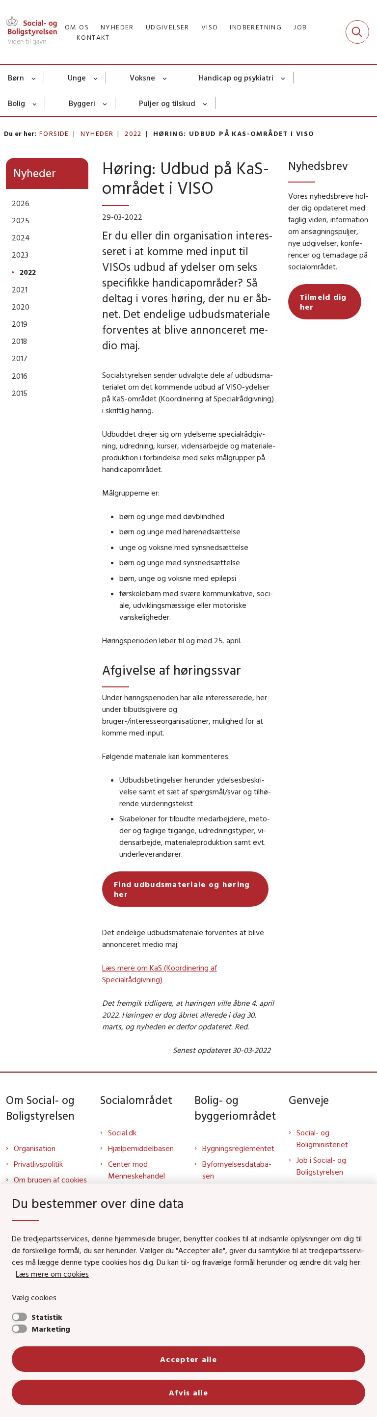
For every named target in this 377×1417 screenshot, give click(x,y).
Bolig (16, 103)
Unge (77, 77)
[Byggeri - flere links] (105, 103)
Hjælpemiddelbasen (141, 1148)
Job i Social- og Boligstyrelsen (321, 1166)
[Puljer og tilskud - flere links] (205, 103)
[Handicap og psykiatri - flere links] (283, 77)
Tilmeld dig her (323, 302)
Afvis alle (188, 1392)
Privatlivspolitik (38, 1164)
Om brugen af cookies (50, 1179)
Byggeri (82, 103)
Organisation (34, 1148)
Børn (16, 77)
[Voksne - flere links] (165, 77)
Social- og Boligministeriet (322, 1138)
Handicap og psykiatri (236, 77)
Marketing (50, 1329)
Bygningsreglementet (238, 1148)
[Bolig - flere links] (35, 103)
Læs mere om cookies (52, 1274)
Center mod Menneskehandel (136, 1170)
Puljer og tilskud (167, 103)
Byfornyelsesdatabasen (236, 1170)
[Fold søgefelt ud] (357, 32)
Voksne (142, 77)
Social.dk (122, 1132)
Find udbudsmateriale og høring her (182, 889)
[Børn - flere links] (34, 77)
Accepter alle (188, 1359)
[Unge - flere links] (96, 77)
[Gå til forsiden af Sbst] (28, 32)
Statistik (46, 1317)
